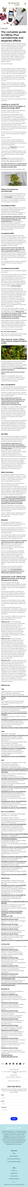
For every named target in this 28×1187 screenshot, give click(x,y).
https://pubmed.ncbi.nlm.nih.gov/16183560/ (13, 748)
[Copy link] (23, 1063)
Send (14, 1118)
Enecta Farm (10, 1184)
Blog (14, 1153)
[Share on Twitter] (10, 1063)
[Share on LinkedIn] (13, 1063)
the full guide (8, 197)
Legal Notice (14, 1173)
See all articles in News (13, 1080)
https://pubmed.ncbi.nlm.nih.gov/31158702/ (13, 756)
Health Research (14, 1156)
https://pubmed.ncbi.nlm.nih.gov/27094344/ (14, 801)
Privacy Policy (14, 1176)
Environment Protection (14, 1159)
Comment (4, 1107)
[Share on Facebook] (6, 1063)
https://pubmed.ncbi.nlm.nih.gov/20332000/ (13, 807)
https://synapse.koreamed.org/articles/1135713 (14, 874)
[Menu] (25, 3)
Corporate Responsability (14, 1161)
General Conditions (14, 1178)
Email (3, 1101)
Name (2, 1094)
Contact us (14, 1170)
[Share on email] (20, 1063)
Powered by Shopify (19, 1184)
